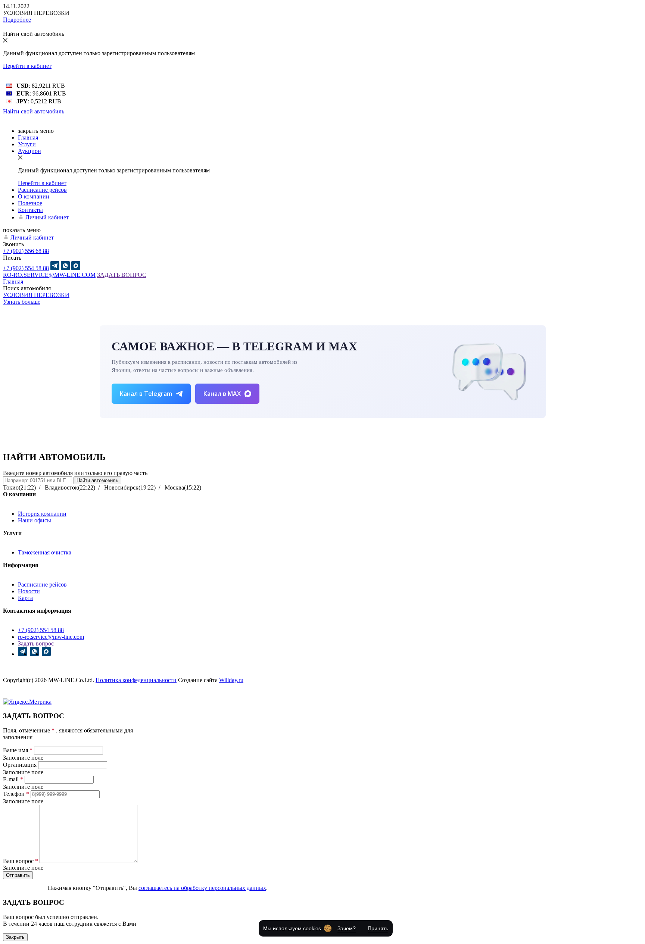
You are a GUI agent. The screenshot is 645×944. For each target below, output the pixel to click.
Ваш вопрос (20, 861)
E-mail (13, 779)
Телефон (16, 794)
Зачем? (346, 928)
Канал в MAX (222, 394)
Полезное (30, 203)
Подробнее (17, 19)
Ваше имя (17, 750)
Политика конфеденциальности (136, 680)
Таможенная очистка (44, 552)
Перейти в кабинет (27, 66)
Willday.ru (231, 680)
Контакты (30, 210)
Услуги (27, 144)
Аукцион (29, 151)
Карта (25, 598)
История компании (42, 513)
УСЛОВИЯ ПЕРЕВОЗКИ (36, 295)
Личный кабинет (47, 217)
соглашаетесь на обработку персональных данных (202, 888)
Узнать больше (21, 301)
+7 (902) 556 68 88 (26, 251)
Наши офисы (34, 520)
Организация (20, 765)
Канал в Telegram (146, 394)
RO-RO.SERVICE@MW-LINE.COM (49, 275)
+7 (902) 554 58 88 (26, 268)
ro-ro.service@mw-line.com (51, 637)
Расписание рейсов (42, 190)
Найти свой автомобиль (33, 111)
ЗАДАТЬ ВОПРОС (121, 275)
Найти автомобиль (97, 480)
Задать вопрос (36, 643)
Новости (29, 591)
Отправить (18, 875)
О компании (33, 196)
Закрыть (15, 937)
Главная (28, 137)
